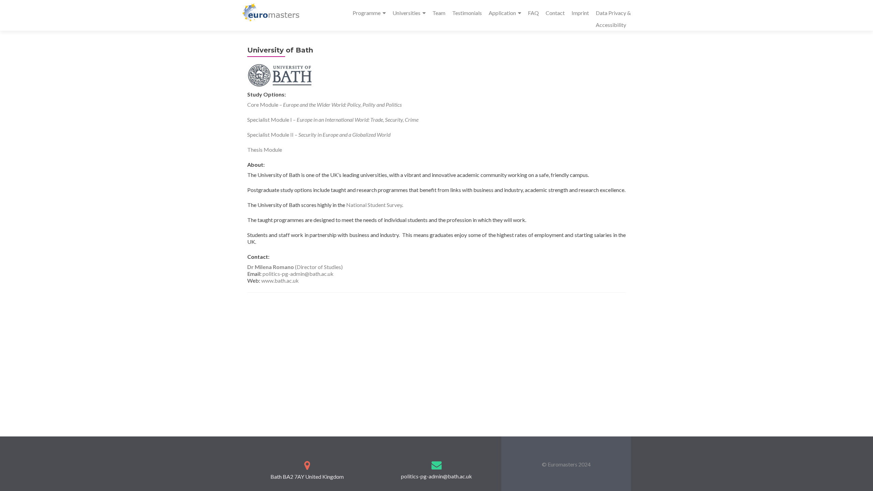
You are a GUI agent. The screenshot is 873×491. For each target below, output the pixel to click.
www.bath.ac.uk (280, 280)
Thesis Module (264, 149)
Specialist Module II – (318, 134)
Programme (367, 13)
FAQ (533, 13)
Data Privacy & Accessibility (613, 19)
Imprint (580, 13)
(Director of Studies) (295, 267)
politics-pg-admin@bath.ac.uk (298, 273)
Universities (406, 13)
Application (502, 13)
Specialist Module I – (332, 119)
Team (438, 13)
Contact (555, 13)
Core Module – (324, 104)
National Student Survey (374, 205)
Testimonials (467, 13)
